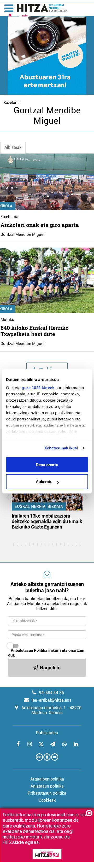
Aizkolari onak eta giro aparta (40, 224)
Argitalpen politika (47, 779)
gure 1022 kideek (38, 387)
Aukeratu (44, 481)
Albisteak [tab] (12, 147)
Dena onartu (47, 464)
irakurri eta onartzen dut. (46, 653)
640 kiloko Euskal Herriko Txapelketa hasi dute (35, 331)
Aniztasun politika (47, 786)
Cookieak (47, 800)
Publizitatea (47, 732)
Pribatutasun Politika (29, 650)
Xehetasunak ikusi (61, 448)
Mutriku (7, 319)
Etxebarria (9, 216)
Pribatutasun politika (47, 793)
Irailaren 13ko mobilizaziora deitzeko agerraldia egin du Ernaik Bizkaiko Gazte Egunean (47, 521)
